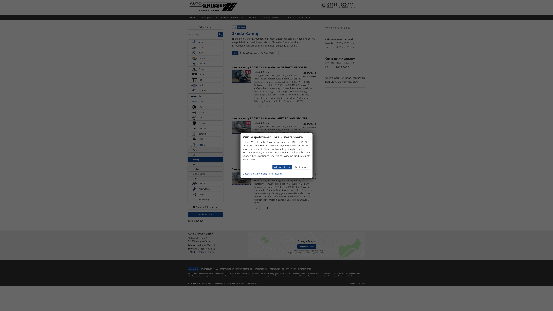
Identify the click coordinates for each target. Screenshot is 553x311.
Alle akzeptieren (282, 167)
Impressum (275, 173)
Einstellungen (301, 167)
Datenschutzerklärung (255, 173)
